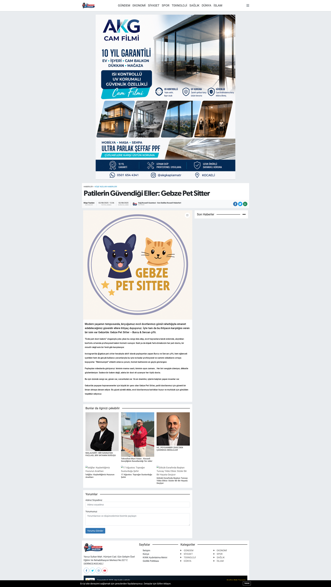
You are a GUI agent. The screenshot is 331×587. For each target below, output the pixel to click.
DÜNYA (206, 5)
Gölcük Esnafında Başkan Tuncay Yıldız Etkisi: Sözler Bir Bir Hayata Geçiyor (172, 480)
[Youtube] (104, 570)
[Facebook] (86, 570)
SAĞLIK (194, 5)
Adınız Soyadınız (93, 500)
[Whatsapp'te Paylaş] (245, 204)
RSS (91, 580)
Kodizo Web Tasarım (236, 580)
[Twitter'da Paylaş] (240, 204)
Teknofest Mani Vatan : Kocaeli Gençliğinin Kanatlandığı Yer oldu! (136, 459)
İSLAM (218, 5)
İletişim (146, 550)
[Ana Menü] (247, 5)
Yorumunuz (91, 511)
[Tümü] (244, 214)
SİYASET (153, 5)
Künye (145, 554)
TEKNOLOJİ (179, 5)
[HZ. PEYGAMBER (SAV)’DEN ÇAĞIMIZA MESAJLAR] (173, 428)
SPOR (165, 5)
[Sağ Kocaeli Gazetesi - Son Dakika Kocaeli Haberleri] (88, 5)
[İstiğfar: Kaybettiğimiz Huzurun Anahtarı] (102, 469)
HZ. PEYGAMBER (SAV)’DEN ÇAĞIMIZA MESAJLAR (170, 448)
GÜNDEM (124, 5)
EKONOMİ (139, 5)
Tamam (246, 583)
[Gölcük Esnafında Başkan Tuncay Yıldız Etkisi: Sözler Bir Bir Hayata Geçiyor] (173, 470)
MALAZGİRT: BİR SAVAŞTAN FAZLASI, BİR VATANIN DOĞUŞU (100, 454)
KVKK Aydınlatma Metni (154, 557)
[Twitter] (92, 570)
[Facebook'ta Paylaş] (235, 204)
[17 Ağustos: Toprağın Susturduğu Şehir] (137, 469)
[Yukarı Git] (323, 579)
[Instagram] (98, 570)
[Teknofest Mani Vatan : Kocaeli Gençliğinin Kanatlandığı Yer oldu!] (137, 434)
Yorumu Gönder (95, 530)
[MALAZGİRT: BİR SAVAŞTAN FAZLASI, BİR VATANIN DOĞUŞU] (102, 431)
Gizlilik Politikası (150, 561)
